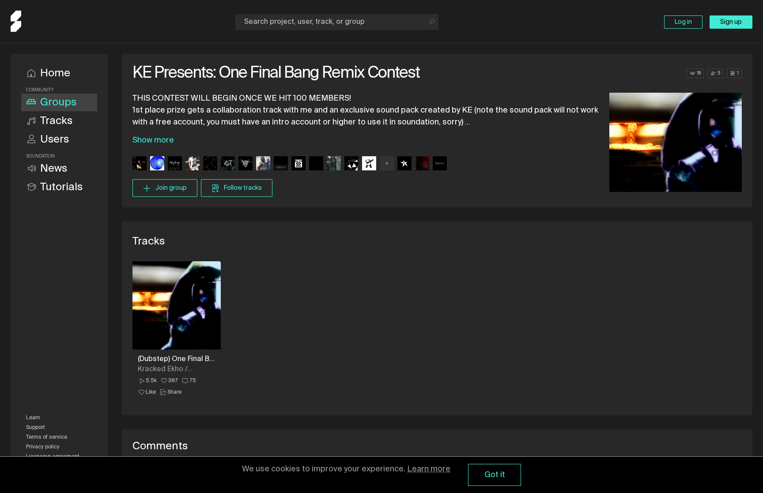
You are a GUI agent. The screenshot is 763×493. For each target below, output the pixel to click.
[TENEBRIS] (245, 164)
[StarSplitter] (404, 164)
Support (35, 427)
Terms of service (46, 437)
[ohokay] (422, 164)
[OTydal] (228, 164)
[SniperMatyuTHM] (334, 164)
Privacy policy (43, 447)
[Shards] (351, 164)
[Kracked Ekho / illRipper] (192, 164)
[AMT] (139, 164)
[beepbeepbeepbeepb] (210, 164)
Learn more (428, 469)
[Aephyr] (175, 164)
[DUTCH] (263, 164)
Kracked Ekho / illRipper (163, 369)
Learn (33, 418)
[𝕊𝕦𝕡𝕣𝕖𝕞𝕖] (440, 164)
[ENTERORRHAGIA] (157, 164)
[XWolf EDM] (281, 164)
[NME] (298, 164)
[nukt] (387, 164)
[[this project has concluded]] (316, 164)
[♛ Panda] (369, 164)
